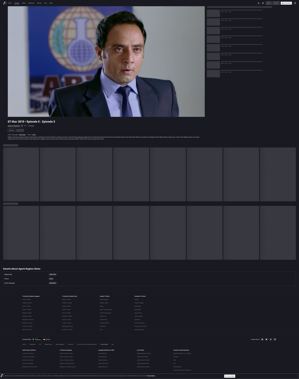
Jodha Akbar (138, 309)
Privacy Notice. (151, 375)
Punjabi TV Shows (27, 316)
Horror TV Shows (66, 313)
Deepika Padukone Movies (144, 353)
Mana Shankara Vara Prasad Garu (182, 370)
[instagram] (266, 339)
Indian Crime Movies (27, 363)
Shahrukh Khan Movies (143, 363)
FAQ (40, 344)
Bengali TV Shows (27, 313)
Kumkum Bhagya (139, 303)
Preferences (70, 344)
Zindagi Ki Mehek (104, 323)
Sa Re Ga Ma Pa (139, 316)
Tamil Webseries (102, 357)
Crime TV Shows (66, 309)
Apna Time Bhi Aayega (106, 309)
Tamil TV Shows (26, 299)
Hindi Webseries (102, 353)
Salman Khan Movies (142, 357)
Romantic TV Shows (67, 316)
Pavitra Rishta (138, 313)
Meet (101, 329)
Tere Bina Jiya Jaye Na (105, 313)
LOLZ (45, 3)
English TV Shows (27, 303)
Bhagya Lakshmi (104, 303)
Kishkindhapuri (178, 367)
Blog (112, 344)
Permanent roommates (141, 326)
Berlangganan (287, 3)
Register (276, 3)
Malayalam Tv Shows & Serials (67, 367)
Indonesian (22, 135)
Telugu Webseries (103, 360)
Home (9, 3)
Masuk (268, 3)
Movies (24, 3)
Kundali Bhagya (104, 299)
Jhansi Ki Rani (103, 319)
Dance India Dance (139, 323)
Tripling (137, 299)
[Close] (296, 376)
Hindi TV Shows (26, 306)
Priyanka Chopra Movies (143, 367)
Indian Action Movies (27, 360)
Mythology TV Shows (67, 326)
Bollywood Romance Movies (29, 367)
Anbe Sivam (103, 316)
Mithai (101, 306)
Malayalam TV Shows (27, 319)
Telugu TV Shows (26, 309)
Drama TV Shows (66, 319)
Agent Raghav (14, 125)
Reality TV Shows (66, 299)
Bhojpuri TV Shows (27, 323)
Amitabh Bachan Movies (143, 360)
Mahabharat (138, 306)
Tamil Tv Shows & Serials (66, 357)
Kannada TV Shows (27, 326)
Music (51, 3)
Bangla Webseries (103, 367)
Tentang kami (32, 344)
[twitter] (270, 339)
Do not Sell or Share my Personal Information (87, 344)
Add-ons (39, 3)
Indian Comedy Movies (28, 357)
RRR (175, 360)
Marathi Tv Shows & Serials (67, 363)
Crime (34, 135)
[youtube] (275, 339)
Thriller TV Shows (66, 323)
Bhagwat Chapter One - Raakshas (182, 353)
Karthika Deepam (139, 329)
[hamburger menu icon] (295, 3)
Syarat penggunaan (60, 344)
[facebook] (262, 339)
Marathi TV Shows (27, 329)
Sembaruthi (103, 326)
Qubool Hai (137, 319)
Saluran (24, 344)
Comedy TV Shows (67, 303)
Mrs (175, 363)
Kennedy (176, 357)
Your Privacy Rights (229, 376)
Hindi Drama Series (103, 363)
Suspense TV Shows (67, 329)
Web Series (31, 3)
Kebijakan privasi (48, 344)
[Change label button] (263, 3)
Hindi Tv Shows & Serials (66, 353)
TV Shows (16, 3)
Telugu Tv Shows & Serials (66, 360)
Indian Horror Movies (28, 353)
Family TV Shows (66, 306)
